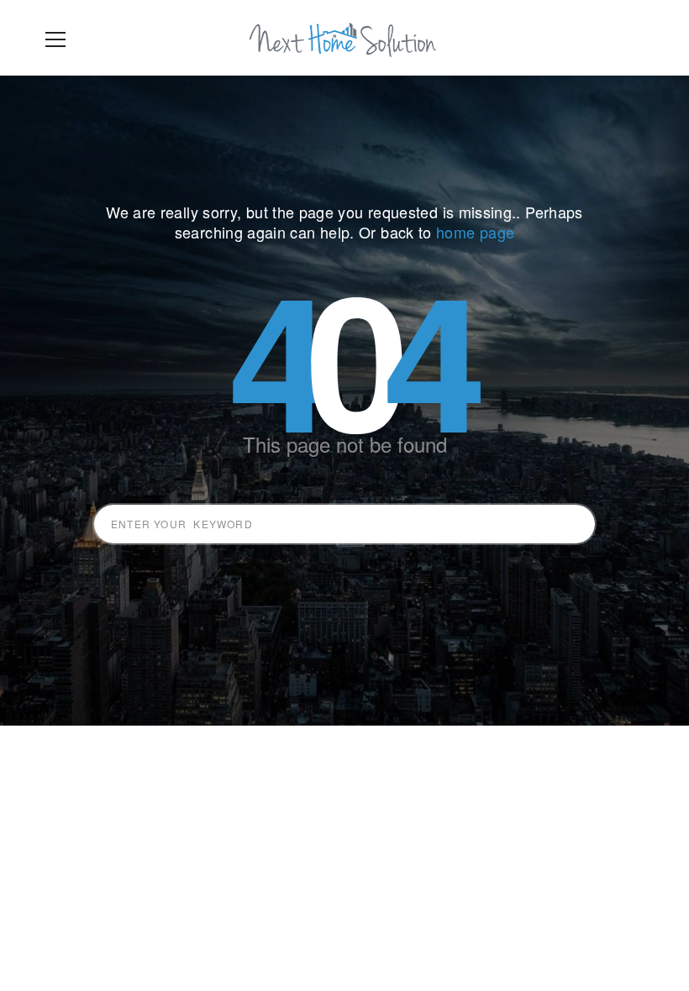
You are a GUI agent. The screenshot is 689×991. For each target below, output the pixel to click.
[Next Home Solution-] (344, 37)
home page (475, 232)
